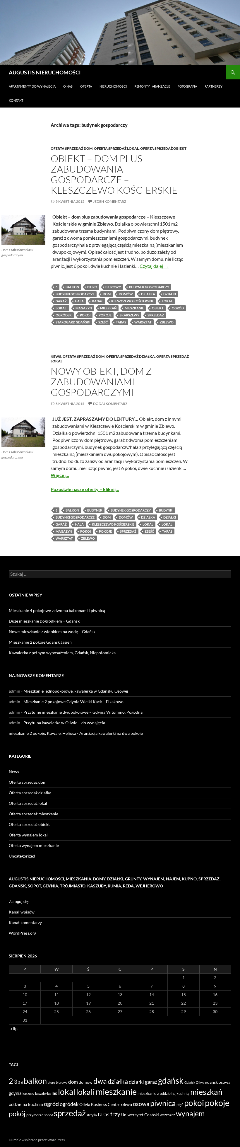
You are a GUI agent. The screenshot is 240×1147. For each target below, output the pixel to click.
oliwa (126, 1104)
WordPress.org (22, 932)
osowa (141, 1103)
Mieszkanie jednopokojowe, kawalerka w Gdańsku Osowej (75, 690)
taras (121, 322)
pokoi (85, 315)
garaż (61, 301)
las (54, 1093)
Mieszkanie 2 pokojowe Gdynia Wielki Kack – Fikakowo (73, 701)
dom (107, 294)
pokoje (105, 315)
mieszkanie (134, 308)
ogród (178, 308)
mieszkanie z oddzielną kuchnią (163, 1093)
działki (169, 294)
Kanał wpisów (22, 911)
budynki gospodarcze (75, 294)
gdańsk (171, 1080)
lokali (61, 308)
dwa (100, 1081)
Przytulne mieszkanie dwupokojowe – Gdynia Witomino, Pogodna (83, 712)
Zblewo (167, 322)
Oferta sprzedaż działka (130, 356)
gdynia (15, 1093)
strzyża (92, 1115)
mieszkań (108, 308)
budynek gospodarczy (149, 287)
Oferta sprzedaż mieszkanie (33, 813)
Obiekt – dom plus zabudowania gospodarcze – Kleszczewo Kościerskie (114, 174)
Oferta (86, 86)
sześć (103, 322)
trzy (115, 1114)
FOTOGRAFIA (187, 86)
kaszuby (28, 1093)
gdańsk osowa (217, 1082)
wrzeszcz (167, 1114)
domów (126, 294)
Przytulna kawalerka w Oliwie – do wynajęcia (64, 722)
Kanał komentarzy (25, 922)
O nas (68, 86)
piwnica (163, 1103)
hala (79, 301)
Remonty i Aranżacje (152, 86)
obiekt (158, 308)
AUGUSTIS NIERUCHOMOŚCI (45, 72)
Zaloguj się (18, 901)
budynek (94, 510)
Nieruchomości (113, 86)
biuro (92, 287)
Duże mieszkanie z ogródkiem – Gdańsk (44, 620)
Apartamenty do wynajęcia (32, 86)
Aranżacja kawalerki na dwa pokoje (111, 733)
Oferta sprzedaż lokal (116, 148)
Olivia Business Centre (99, 1104)
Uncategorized (22, 855)
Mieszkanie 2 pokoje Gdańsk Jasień (40, 642)
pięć (179, 1104)
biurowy (113, 287)
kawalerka (43, 1093)
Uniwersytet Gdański (140, 1114)
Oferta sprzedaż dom (71, 148)
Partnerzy (213, 86)
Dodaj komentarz (110, 403)
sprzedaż (156, 315)
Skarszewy (129, 315)
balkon (72, 287)
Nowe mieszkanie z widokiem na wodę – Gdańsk (52, 631)
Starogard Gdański (73, 322)
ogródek (64, 315)
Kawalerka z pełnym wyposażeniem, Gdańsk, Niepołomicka (62, 652)
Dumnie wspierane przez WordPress (37, 1140)
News (56, 356)
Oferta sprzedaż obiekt (163, 148)
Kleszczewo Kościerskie (132, 301)
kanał (97, 301)
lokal (167, 301)
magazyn (84, 308)
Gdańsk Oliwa (194, 1082)
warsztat (143, 322)
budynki (166, 510)
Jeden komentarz (109, 201)
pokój (17, 1113)
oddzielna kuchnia (26, 1104)
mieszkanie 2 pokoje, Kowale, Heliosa (42, 733)
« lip (14, 1028)
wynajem (190, 1113)
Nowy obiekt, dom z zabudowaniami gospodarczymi (101, 381)
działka (148, 294)
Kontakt (16, 100)
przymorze (34, 1115)
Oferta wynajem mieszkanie (34, 845)
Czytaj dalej (154, 266)
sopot (48, 1115)
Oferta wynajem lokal (28, 834)
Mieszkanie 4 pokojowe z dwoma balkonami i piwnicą (57, 610)
